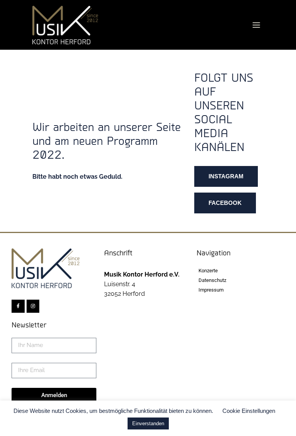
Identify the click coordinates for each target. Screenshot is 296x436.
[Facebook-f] (18, 306)
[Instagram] (33, 306)
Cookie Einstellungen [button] (248, 410)
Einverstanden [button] (148, 423)
